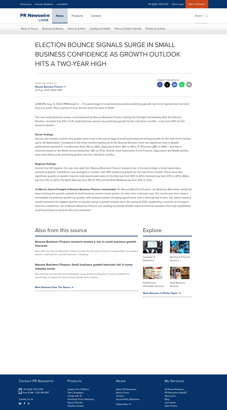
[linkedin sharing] (174, 85)
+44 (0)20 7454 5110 (33, 389)
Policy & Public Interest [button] (128, 28)
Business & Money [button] (52, 28)
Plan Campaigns (75, 392)
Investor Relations (44, 4)
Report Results (75, 402)
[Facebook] (24, 403)
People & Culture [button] (155, 28)
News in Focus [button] (29, 28)
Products (77, 16)
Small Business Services (177, 284)
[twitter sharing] (167, 85)
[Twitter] (29, 403)
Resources (26, 4)
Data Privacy (171, 406)
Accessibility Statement (128, 399)
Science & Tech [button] (77, 28)
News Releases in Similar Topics (160, 293)
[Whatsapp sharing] (182, 85)
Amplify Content (75, 406)
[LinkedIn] (20, 403)
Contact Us (25, 399)
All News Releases (174, 389)
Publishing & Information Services (153, 284)
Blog (167, 399)
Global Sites (122, 404)
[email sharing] (189, 85)
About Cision (122, 392)
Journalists (62, 4)
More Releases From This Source (52, 287)
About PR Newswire (126, 389)
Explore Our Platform (78, 389)
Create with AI (74, 396)
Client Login (178, 4)
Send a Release (197, 4)
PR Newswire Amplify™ (176, 392)
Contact (96, 16)
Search (199, 15)
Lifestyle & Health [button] (100, 28)
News (60, 16)
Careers (120, 396)
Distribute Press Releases (80, 399)
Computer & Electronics (149, 258)
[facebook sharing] (160, 85)
